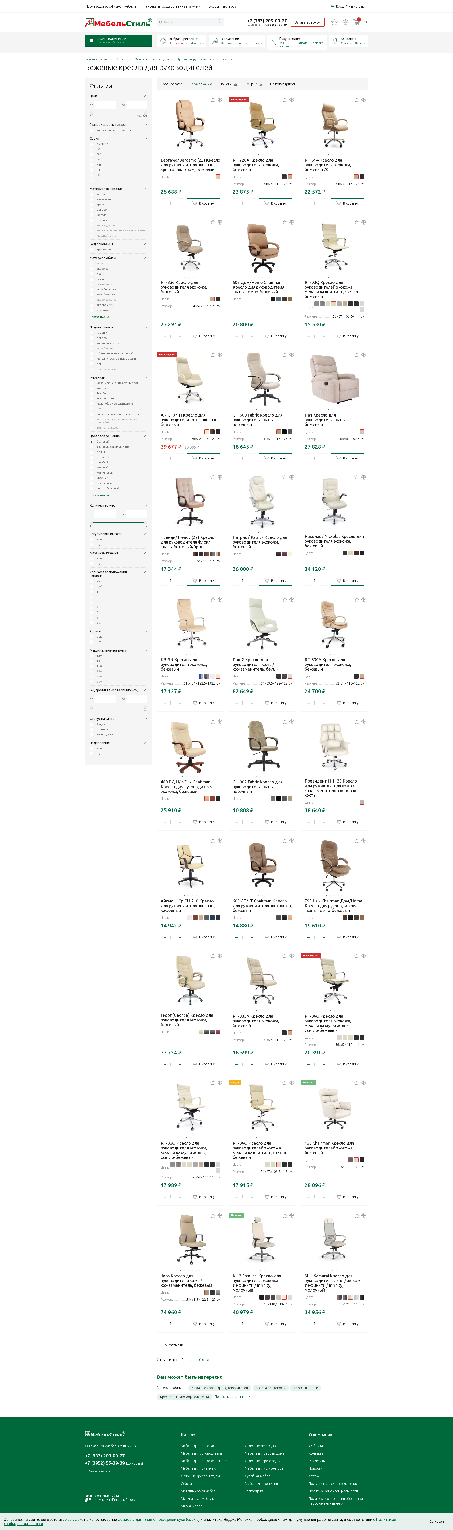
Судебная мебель (258, 1476)
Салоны (346, 43)
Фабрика (227, 43)
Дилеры (360, 43)
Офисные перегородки (263, 1461)
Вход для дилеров (222, 6)
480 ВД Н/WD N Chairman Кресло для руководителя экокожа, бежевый (186, 786)
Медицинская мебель (197, 1499)
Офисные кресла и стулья (201, 1476)
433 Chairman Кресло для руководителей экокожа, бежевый (329, 1148)
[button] (184, 154)
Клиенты (241, 43)
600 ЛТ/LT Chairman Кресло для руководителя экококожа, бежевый (262, 905)
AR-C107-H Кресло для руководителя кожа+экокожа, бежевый (190, 420)
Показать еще (173, 1345)
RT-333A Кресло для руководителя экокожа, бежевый (256, 1021)
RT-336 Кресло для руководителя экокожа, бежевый (184, 287)
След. (204, 1359)
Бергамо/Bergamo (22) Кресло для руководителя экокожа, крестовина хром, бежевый (190, 165)
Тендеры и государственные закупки (172, 6)
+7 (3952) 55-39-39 (274, 24)
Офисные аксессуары (261, 1446)
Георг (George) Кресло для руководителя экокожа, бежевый (187, 1020)
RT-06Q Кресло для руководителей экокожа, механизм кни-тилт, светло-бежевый (260, 1150)
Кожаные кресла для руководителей (220, 1388)
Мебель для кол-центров (264, 1468)
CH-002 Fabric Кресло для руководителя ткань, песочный (257, 786)
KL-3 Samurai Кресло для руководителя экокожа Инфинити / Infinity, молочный (257, 1282)
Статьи (314, 1476)
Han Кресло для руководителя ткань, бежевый (325, 420)
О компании (230, 39)
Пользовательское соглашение (333, 1483)
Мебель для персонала (198, 1446)
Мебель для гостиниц (261, 1483)
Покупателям (289, 39)
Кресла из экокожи (270, 1388)
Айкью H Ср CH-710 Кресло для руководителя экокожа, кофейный (188, 905)
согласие (75, 1519)
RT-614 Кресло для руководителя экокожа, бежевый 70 (328, 165)
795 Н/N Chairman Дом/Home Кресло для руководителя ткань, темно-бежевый (333, 905)
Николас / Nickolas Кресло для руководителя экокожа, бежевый (334, 541)
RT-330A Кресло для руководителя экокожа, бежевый (328, 664)
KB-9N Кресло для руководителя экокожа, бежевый (184, 664)
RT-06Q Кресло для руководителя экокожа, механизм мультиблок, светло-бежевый (328, 1023)
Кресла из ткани (306, 1388)
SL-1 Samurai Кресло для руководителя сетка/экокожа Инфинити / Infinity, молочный (334, 1282)
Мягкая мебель (192, 1506)
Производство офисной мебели (111, 6)
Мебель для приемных (198, 1468)
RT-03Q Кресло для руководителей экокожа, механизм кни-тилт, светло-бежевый (332, 289)
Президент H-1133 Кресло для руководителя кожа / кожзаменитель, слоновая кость (331, 788)
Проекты (257, 43)
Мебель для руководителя (201, 1453)
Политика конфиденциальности (333, 1491)
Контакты (348, 39)
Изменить (197, 43)
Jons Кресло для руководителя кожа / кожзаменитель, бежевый (186, 1280)
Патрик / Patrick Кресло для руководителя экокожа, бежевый (260, 542)
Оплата (302, 42)
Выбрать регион (181, 39)
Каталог (189, 1434)
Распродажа (254, 1491)
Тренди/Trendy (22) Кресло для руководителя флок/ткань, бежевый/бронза (187, 542)
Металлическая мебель (199, 1491)
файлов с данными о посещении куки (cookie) (159, 1519)
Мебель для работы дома (264, 1453)
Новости (315, 1468)
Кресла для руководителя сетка (184, 1397)
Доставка (317, 42)
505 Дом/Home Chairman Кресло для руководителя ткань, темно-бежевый (258, 287)
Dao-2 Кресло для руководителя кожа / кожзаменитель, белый (256, 664)
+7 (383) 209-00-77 (267, 20)
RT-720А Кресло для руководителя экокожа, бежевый (256, 165)
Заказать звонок (307, 22)
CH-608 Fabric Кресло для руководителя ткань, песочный (257, 420)
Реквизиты (317, 1461)
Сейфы (186, 1483)
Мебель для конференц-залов (204, 1461)
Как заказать (284, 44)
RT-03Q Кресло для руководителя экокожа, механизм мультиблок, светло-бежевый (184, 1150)
